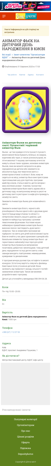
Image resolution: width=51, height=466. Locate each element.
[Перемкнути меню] (4, 16)
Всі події (6, 54)
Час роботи (12, 75)
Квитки (22, 75)
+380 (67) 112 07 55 (11, 332)
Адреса (30, 75)
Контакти (40, 75)
